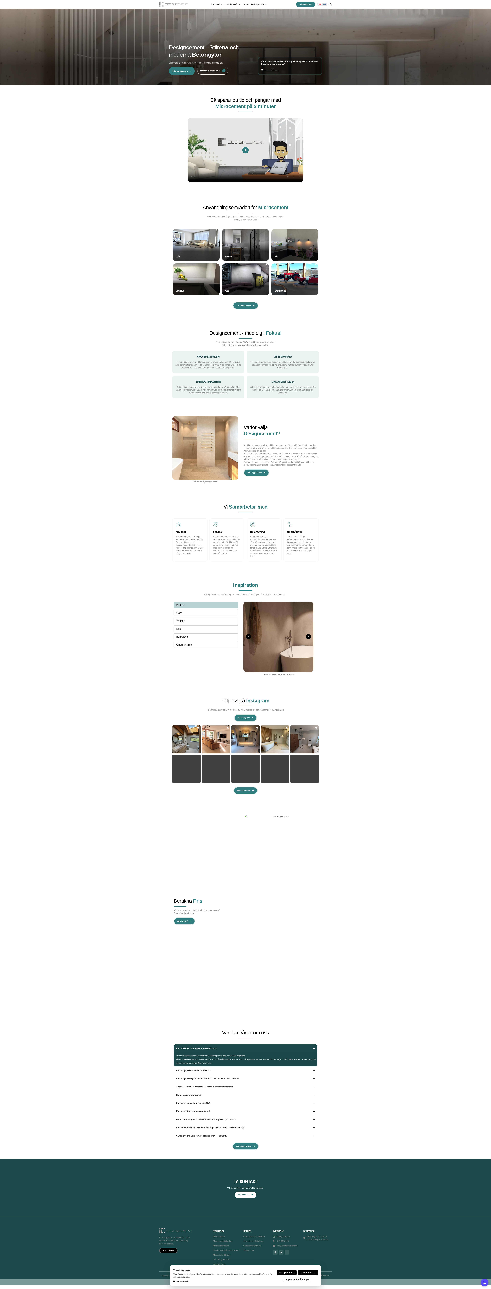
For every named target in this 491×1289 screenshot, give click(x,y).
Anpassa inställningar (297, 1279)
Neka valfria (307, 1272)
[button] (248, 636)
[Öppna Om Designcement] (266, 4)
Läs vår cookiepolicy (181, 1281)
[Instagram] (281, 1252)
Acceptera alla (286, 1272)
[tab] (206, 605)
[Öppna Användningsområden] (242, 4)
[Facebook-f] (275, 1252)
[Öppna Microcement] (221, 4)
